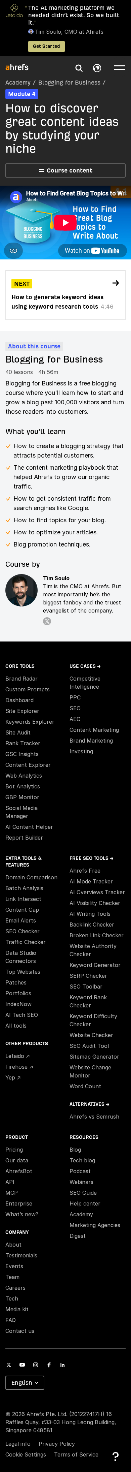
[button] (79, 68)
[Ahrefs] (21, 67)
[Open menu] (120, 67)
